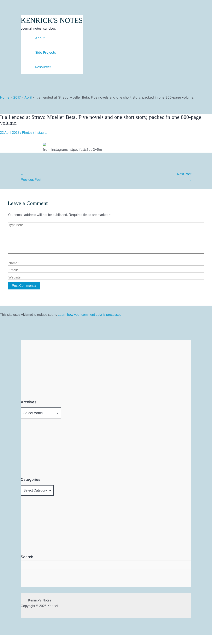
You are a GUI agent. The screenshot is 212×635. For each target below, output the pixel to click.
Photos (27, 132)
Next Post (184, 176)
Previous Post (31, 176)
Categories (30, 479)
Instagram (42, 132)
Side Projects (45, 52)
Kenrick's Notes (52, 20)
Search (27, 557)
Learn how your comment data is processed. (90, 314)
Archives (28, 402)
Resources (43, 67)
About (40, 38)
